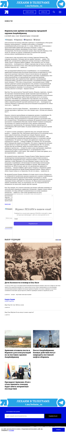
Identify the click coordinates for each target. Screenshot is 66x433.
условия (11, 430)
